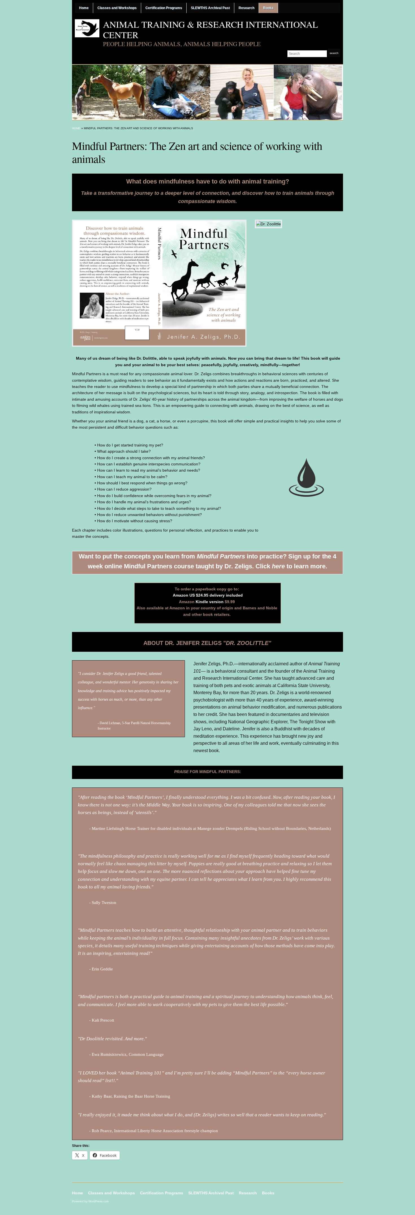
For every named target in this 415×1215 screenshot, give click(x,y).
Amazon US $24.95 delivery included (208, 595)
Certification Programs (163, 8)
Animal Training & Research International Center (210, 29)
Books (268, 8)
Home (84, 8)
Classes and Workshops (117, 8)
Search (334, 53)
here (278, 566)
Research (246, 8)
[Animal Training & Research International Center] (207, 92)
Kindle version (210, 601)
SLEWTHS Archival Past (210, 8)
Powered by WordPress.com (90, 1201)
